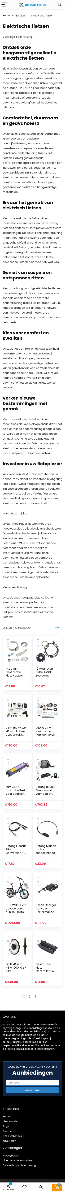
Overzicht (8, 1131)
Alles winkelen (11, 1121)
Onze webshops (12, 1136)
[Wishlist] (24, 1187)
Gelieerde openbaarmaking (19, 1165)
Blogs (6, 1126)
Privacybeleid (11, 1155)
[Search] (59, 4)
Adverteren (9, 1141)
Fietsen (20, 15)
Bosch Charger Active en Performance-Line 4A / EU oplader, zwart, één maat (46, 913)
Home (6, 15)
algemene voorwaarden (17, 1160)
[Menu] (4, 4)
